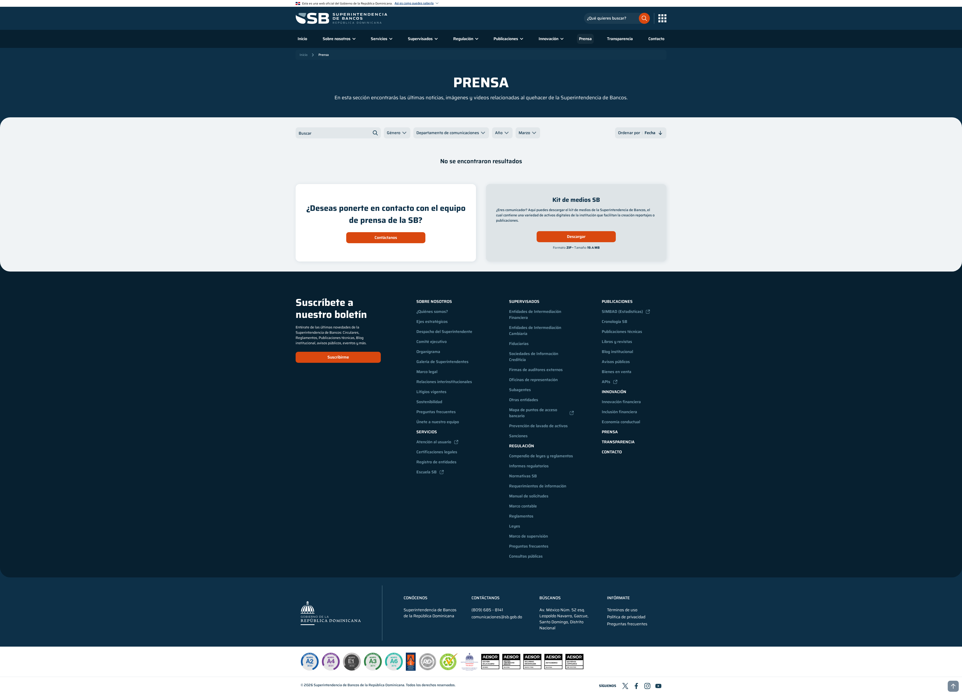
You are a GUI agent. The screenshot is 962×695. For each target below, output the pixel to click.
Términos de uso (622, 610)
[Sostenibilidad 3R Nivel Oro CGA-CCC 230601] (449, 669)
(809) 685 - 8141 (487, 610)
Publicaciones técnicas (622, 331)
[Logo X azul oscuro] (625, 686)
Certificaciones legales (436, 452)
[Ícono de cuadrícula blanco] (662, 18)
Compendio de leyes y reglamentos (541, 456)
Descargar (576, 236)
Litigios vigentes (431, 392)
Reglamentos (521, 516)
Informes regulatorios (529, 466)
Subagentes (520, 390)
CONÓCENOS (415, 598)
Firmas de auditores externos (536, 370)
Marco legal (426, 372)
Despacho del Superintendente (444, 331)
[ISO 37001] (553, 668)
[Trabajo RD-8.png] (469, 669)
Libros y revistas (617, 341)
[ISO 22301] (511, 668)
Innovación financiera (621, 402)
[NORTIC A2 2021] (310, 662)
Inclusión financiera (619, 412)
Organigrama (428, 352)
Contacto (656, 39)
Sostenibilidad (429, 402)
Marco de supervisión (528, 536)
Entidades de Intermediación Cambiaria (535, 330)
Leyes (514, 526)
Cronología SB (614, 321)
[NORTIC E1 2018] (352, 662)
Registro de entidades (436, 462)
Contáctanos (386, 237)
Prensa (585, 39)
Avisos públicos (616, 362)
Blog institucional (617, 352)
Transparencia (620, 39)
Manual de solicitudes (528, 496)
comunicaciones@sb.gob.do (496, 617)
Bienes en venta (616, 372)
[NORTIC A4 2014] (331, 662)
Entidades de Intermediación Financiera (535, 314)
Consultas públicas (526, 556)
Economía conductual (621, 422)
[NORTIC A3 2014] (373, 662)
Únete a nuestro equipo (437, 422)
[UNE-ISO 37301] (574, 668)
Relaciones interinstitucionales (444, 382)
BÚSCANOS (550, 598)
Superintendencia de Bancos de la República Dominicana (359, 685)
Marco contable (523, 506)
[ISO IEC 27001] (532, 668)
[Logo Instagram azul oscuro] (647, 686)
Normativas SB (523, 476)
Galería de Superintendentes (442, 362)
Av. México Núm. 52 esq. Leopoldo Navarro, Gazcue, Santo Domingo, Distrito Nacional (563, 619)
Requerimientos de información (537, 486)
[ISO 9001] (490, 668)
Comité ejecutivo (431, 341)
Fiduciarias (519, 343)
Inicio (302, 39)
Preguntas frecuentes (436, 412)
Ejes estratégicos (432, 321)
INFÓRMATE (618, 598)
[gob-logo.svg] (331, 613)
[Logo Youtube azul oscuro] (658, 686)
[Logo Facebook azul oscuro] (636, 686)
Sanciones (518, 436)
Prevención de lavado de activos (538, 426)
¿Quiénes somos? (432, 311)
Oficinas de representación (533, 380)
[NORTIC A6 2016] (394, 662)
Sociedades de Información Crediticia (534, 357)
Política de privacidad (626, 617)
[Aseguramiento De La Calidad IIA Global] (411, 669)
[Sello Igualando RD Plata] (428, 669)
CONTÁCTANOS (485, 598)
